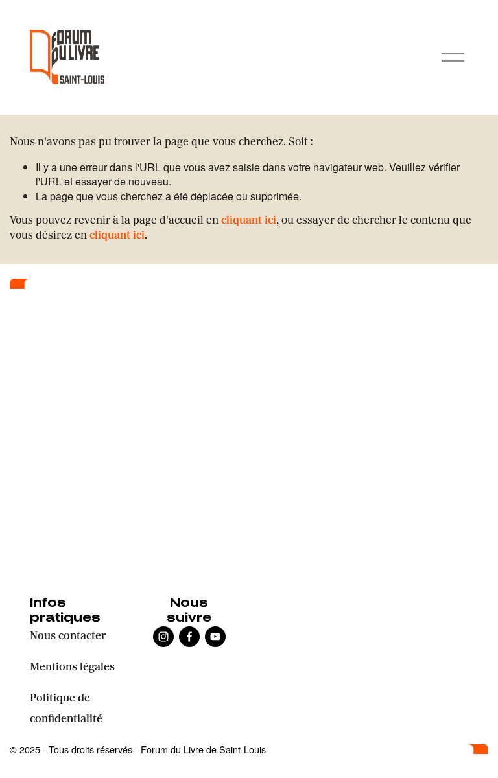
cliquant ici (248, 221)
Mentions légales (72, 668)
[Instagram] (163, 636)
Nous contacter (68, 636)
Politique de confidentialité (66, 709)
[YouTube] (215, 636)
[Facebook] (189, 636)
